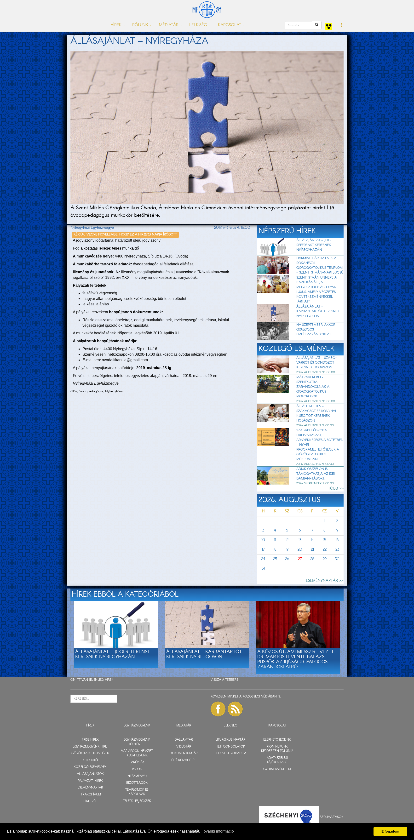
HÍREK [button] (116, 25)
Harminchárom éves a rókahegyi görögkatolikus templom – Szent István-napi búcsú (319, 265)
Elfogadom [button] (390, 831)
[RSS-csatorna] (235, 709)
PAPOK (137, 769)
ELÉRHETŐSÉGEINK (277, 739)
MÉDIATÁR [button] (169, 25)
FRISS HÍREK (90, 739)
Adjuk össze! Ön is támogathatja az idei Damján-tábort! (315, 474)
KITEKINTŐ (90, 760)
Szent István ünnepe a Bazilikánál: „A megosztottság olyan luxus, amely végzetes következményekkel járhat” (316, 289)
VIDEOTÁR (183, 746)
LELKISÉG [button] (198, 25)
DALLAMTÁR (184, 739)
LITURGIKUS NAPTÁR (230, 739)
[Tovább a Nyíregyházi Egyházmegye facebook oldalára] (218, 709)
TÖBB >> (336, 488)
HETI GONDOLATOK (230, 746)
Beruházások (332, 816)
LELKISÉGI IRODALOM (230, 753)
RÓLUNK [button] (140, 25)
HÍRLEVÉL (90, 801)
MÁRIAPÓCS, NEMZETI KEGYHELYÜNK (137, 753)
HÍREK (109, 680)
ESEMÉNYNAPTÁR (90, 787)
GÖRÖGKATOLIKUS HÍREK (90, 753)
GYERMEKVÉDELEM (277, 769)
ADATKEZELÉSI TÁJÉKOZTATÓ (277, 760)
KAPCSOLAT (277, 725)
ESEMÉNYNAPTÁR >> (325, 580)
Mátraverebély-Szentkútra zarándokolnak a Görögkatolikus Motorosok (312, 387)
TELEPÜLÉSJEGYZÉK (137, 801)
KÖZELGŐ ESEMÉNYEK (90, 767)
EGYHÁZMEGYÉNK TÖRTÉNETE (137, 742)
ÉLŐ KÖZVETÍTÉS (183, 760)
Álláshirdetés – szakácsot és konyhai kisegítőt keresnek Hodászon (316, 413)
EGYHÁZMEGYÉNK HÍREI (90, 746)
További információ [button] (218, 831)
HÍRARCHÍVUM (90, 794)
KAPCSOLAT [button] (230, 25)
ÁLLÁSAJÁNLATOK (90, 774)
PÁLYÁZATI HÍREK (90, 781)
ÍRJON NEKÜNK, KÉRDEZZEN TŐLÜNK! (277, 749)
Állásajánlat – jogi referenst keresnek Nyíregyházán (313, 245)
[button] (341, 25)
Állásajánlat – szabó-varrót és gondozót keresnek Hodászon (316, 362)
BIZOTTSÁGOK (137, 783)
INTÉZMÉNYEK (137, 776)
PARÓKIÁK (137, 762)
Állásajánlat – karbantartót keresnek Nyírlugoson (318, 311)
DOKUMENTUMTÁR (184, 753)
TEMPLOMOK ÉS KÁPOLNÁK (137, 792)
